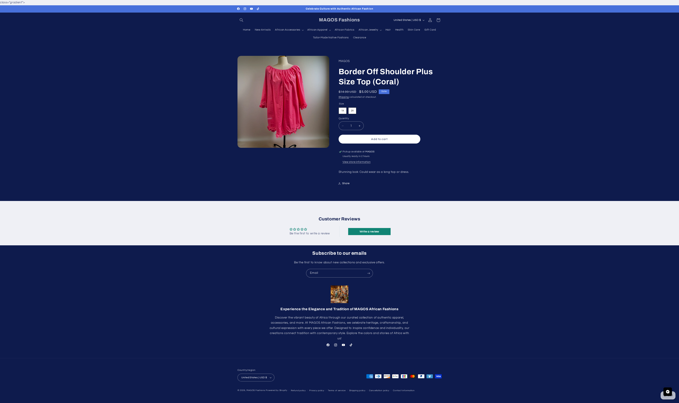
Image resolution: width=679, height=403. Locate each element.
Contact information (403, 391)
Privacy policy (316, 391)
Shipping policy (357, 391)
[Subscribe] (369, 273)
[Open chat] (667, 391)
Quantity (344, 118)
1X (342, 109)
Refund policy (298, 391)
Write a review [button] (369, 231)
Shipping (344, 97)
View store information (357, 162)
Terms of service (337, 391)
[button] (241, 20)
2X (352, 109)
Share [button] (346, 183)
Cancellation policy (379, 391)
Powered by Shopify (276, 390)
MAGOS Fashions (255, 390)
